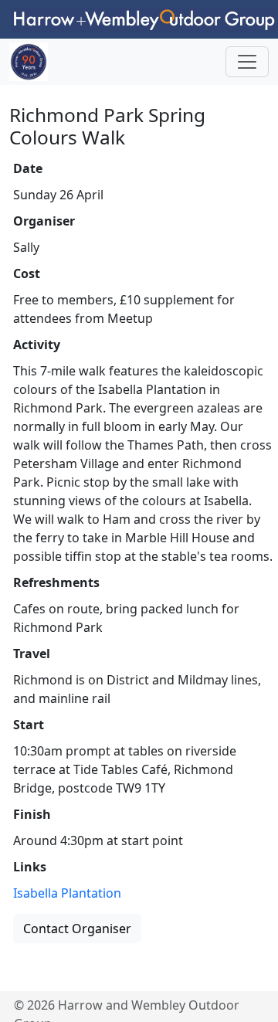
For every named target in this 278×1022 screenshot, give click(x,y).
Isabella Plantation (67, 892)
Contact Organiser (77, 928)
